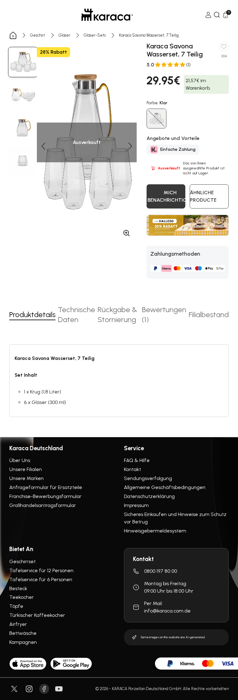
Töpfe (16, 606)
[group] (23, 62)
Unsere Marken (26, 478)
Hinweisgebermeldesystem (155, 531)
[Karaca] (107, 14)
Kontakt (132, 469)
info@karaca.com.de (167, 611)
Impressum (136, 505)
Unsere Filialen (25, 469)
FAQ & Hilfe (137, 460)
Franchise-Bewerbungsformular (45, 496)
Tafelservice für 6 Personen (40, 579)
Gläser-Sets (95, 35)
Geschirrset (22, 561)
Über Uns (19, 460)
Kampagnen (23, 642)
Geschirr (37, 35)
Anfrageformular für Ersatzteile (45, 487)
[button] (43, 146)
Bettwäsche (23, 633)
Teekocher (21, 597)
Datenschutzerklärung (149, 496)
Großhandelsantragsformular (42, 505)
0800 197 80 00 (160, 571)
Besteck (18, 588)
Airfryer (18, 624)
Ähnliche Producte (203, 196)
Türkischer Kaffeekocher (37, 615)
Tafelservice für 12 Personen (41, 570)
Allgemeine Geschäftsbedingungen (164, 487)
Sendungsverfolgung (148, 478)
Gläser (64, 35)
